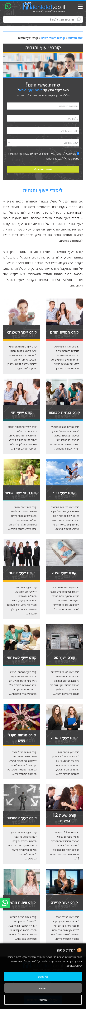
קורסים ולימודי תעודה (53, 37)
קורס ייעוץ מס (64, 657)
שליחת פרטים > (43, 169)
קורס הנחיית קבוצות (64, 412)
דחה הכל (43, 988)
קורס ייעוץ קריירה (64, 902)
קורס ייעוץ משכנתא (22, 332)
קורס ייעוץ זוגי (22, 412)
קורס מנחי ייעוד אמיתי (22, 492)
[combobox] (43, 142)
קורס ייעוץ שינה (64, 572)
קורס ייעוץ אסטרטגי (21, 817)
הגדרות (43, 1000)
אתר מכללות (75, 37)
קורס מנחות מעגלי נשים (22, 737)
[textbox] (43, 142)
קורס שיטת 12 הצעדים (64, 817)
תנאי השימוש (49, 153)
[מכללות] (44, 7)
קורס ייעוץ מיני (64, 492)
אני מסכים (43, 977)
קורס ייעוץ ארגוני (22, 572)
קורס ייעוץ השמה (64, 737)
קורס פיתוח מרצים (22, 902)
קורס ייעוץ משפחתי (22, 657)
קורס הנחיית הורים (64, 332)
